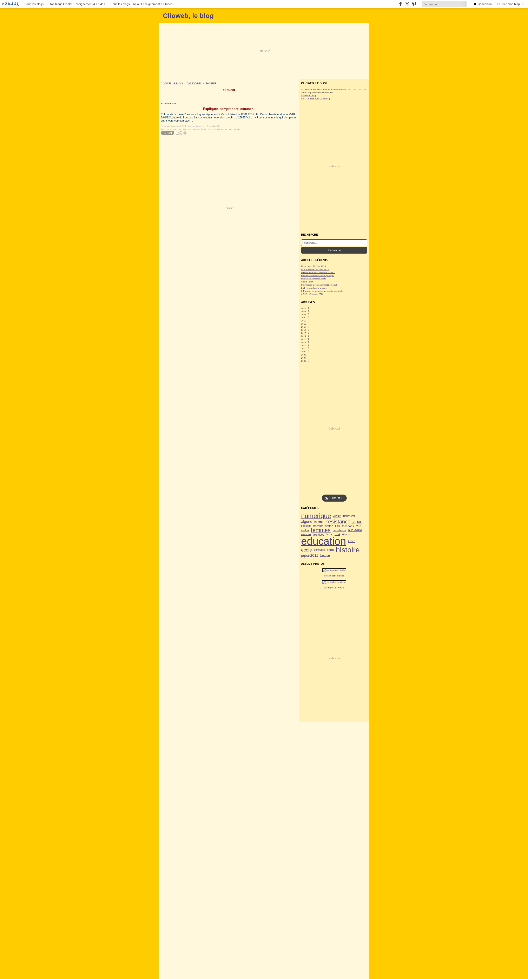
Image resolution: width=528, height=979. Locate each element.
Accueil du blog (308, 95)
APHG (337, 516)
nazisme (306, 534)
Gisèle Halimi (307, 282)
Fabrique (306, 526)
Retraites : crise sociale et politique (317, 275)
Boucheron (349, 516)
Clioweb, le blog (172, 83)
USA (337, 534)
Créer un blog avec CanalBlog (315, 99)
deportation (339, 530)
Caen (351, 541)
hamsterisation (323, 526)
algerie (306, 522)
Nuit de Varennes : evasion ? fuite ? (318, 272)
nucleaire (355, 530)
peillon (305, 530)
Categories (194, 83)
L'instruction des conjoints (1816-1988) (319, 285)
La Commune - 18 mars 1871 (315, 269)
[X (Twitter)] (407, 4)
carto (330, 549)
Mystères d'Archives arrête (313, 279)
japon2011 (309, 555)
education (323, 541)
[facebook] (400, 4)
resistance (338, 521)
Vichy (329, 534)
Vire (358, 525)
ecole (306, 550)
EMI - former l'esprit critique (314, 288)
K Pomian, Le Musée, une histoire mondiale (322, 291)
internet (319, 521)
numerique (316, 516)
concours (319, 550)
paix (337, 526)
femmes (321, 530)
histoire (348, 550)
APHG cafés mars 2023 (312, 294)
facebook (348, 525)
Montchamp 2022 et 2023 (313, 266)
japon (357, 522)
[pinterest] (414, 4)
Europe (325, 555)
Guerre (346, 534)
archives (318, 534)
